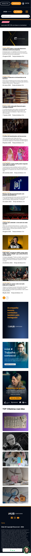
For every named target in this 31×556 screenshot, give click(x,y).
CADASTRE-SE (16, 3)
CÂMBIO (18, 11)
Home (3, 523)
